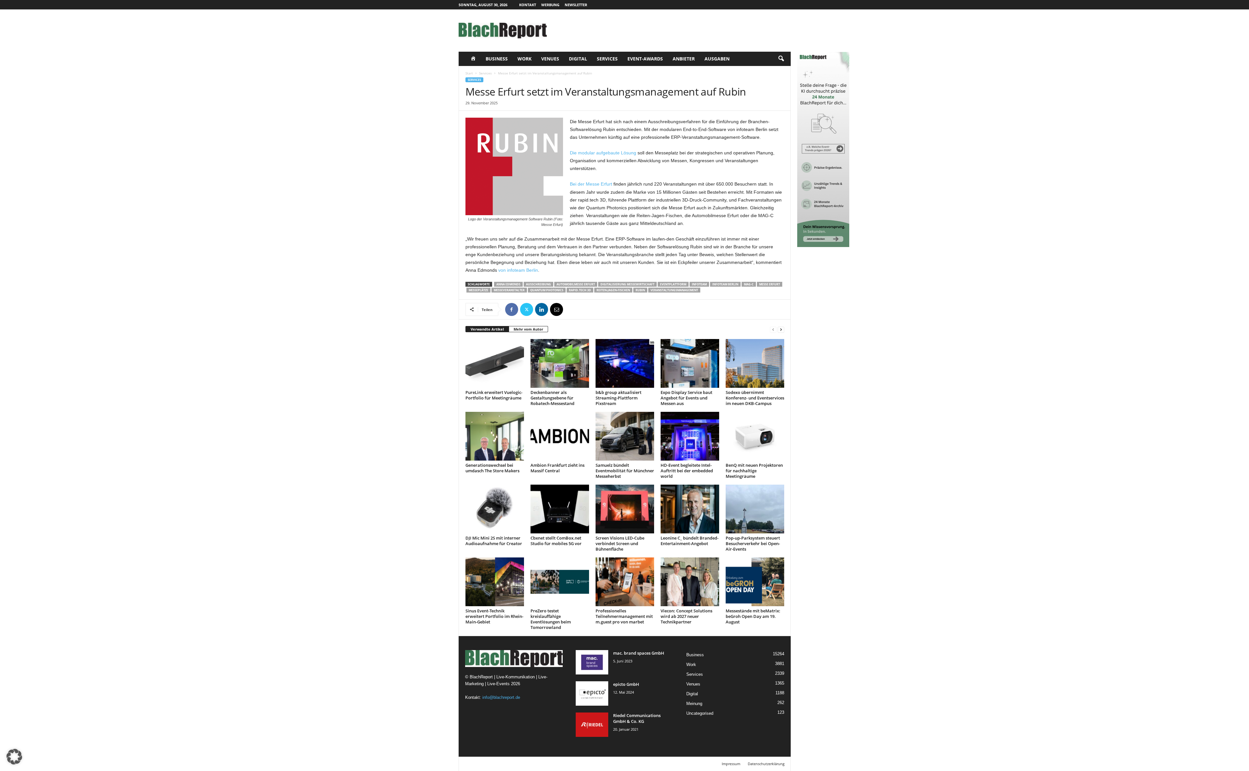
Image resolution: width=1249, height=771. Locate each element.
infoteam (699, 284)
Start (469, 73)
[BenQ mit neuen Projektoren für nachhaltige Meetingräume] (755, 436)
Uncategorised (699, 713)
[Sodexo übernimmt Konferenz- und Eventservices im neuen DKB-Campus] (755, 363)
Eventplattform (673, 284)
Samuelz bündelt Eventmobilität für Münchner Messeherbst (625, 470)
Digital (578, 59)
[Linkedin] (541, 309)
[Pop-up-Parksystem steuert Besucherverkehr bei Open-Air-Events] (755, 509)
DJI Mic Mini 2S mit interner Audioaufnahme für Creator (493, 540)
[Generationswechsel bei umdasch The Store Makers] (494, 436)
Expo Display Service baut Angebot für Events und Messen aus (686, 397)
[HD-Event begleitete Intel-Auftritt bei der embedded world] (690, 436)
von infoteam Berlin (518, 270)
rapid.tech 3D (580, 290)
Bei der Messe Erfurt (591, 184)
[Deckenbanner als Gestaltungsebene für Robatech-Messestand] (559, 363)
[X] (526, 309)
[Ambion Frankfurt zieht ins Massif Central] (559, 436)
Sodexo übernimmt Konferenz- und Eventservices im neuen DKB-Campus (755, 397)
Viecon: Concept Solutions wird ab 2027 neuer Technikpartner (686, 616)
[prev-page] (773, 329)
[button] (781, 59)
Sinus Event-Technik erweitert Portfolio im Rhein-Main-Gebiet (494, 616)
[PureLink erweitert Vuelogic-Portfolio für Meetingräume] (494, 363)
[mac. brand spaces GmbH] (592, 662)
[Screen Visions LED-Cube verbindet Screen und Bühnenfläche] (625, 509)
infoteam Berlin (725, 284)
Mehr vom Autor (528, 329)
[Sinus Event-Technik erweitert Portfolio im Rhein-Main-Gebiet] (494, 581)
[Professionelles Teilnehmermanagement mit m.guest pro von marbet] (625, 581)
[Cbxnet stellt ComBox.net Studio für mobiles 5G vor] (559, 509)
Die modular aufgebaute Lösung (603, 152)
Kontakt (527, 4)
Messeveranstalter (509, 290)
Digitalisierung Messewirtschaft (627, 284)
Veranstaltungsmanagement (674, 290)
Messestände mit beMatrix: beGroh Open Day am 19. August (753, 616)
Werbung (550, 4)
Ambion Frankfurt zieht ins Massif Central (557, 468)
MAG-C (749, 284)
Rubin (640, 290)
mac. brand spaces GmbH (638, 653)
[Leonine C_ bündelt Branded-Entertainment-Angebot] (690, 509)
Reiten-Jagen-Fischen (613, 290)
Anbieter (684, 59)
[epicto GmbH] (592, 693)
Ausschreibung (538, 284)
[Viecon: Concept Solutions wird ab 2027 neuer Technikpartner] (690, 581)
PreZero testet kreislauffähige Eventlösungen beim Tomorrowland (550, 619)
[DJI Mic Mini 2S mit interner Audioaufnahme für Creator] (494, 509)
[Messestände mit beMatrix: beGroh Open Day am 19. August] (755, 581)
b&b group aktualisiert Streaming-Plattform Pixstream (618, 397)
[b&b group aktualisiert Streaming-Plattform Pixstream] (625, 363)
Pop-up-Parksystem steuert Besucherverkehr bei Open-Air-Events (753, 543)
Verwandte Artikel (487, 329)
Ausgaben (717, 59)
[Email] (556, 309)
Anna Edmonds (508, 284)
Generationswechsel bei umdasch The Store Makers (492, 468)
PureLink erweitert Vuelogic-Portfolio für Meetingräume (493, 395)
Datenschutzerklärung (766, 763)
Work (524, 59)
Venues (550, 59)
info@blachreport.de (501, 697)
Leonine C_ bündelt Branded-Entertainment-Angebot (690, 540)
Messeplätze (478, 290)
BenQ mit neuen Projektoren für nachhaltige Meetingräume (754, 470)
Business (497, 59)
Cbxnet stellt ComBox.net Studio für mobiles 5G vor (556, 540)
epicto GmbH (626, 684)
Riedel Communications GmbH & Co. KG (637, 718)
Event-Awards (645, 59)
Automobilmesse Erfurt (576, 284)
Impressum (731, 763)
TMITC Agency (519, 763)
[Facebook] (511, 309)
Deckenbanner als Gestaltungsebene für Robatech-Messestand (552, 397)
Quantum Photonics (546, 290)
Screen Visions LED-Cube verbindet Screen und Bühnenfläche (620, 543)
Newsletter (576, 4)
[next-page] (781, 329)
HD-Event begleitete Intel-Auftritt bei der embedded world (687, 470)
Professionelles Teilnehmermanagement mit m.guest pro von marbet (624, 616)
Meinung (694, 703)
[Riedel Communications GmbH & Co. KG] (592, 724)
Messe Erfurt (769, 284)
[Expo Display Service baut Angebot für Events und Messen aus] (690, 363)
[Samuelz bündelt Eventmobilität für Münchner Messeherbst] (625, 436)
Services (607, 59)
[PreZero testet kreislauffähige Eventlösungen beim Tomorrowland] (559, 581)
